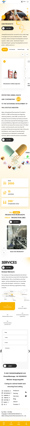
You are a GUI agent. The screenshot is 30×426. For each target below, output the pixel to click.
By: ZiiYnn (4, 412)
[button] (22, 54)
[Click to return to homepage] (4, 1)
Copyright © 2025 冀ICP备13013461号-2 (12, 414)
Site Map (9, 412)
